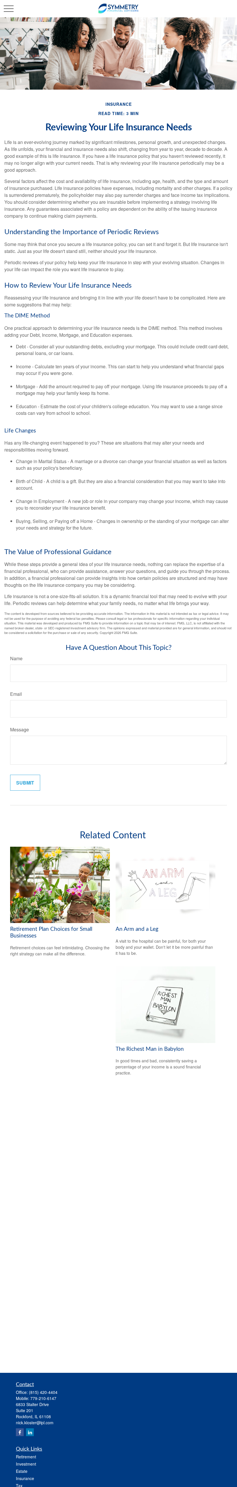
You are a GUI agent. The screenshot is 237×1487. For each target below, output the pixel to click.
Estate (21, 1471)
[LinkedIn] (30, 1432)
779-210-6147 (43, 1398)
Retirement (26, 1457)
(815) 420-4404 (43, 1392)
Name (16, 658)
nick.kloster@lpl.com (34, 1422)
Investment (26, 1464)
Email (16, 694)
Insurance (25, 1478)
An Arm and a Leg (137, 929)
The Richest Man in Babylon (150, 1049)
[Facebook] (20, 1432)
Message (19, 729)
